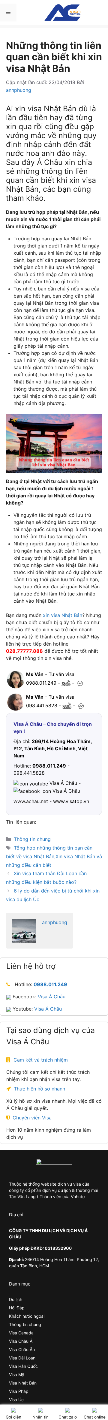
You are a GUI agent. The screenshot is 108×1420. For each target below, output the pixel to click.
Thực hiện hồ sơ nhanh (39, 1089)
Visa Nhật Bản (23, 1382)
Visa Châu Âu (22, 1349)
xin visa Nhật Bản (62, 615)
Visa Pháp (18, 1391)
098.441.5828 (41, 706)
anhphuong (54, 922)
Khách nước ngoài (26, 1316)
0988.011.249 (41, 683)
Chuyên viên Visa (32, 1118)
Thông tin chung (32, 839)
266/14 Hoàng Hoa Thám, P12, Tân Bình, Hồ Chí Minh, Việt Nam (53, 748)
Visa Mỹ (16, 1374)
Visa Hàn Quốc (23, 1366)
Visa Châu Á (20, 1341)
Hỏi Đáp (17, 1307)
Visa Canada (21, 1332)
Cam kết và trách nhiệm (41, 1060)
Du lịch (15, 1299)
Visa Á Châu (51, 997)
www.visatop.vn (71, 801)
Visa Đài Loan (22, 1357)
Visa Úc (16, 1399)
